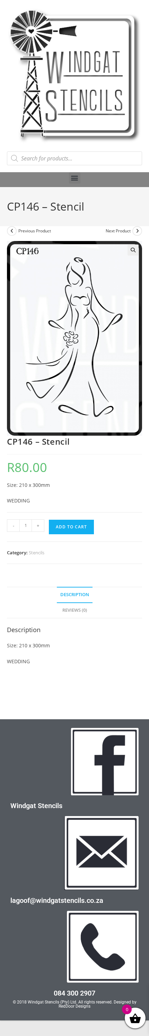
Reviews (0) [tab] (74, 610)
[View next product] (137, 231)
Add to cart (71, 527)
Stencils (36, 552)
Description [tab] (74, 595)
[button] (74, 178)
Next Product (118, 231)
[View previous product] (12, 231)
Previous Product (34, 231)
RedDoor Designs (74, 1006)
